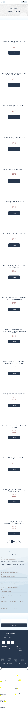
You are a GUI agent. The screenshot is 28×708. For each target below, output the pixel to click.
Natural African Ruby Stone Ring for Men (14, 234)
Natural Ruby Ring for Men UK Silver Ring (14, 106)
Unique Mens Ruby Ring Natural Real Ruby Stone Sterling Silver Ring (14, 362)
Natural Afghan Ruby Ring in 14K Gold (14, 169)
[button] (1, 2)
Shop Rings (2, 707)
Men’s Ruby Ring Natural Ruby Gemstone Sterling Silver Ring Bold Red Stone (14, 331)
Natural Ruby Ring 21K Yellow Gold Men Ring (14, 41)
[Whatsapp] (8, 642)
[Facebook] (3, 642)
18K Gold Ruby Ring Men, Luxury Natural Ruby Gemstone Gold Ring (14, 298)
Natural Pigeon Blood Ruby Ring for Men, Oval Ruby (14, 202)
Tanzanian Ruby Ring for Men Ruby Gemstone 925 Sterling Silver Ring (14, 522)
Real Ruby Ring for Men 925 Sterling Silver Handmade (14, 490)
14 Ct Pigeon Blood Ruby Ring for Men (14, 394)
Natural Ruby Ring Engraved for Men (14, 458)
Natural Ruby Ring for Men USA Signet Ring (14, 138)
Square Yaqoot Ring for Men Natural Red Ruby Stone (14, 266)
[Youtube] (12, 642)
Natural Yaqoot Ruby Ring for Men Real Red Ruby (14, 426)
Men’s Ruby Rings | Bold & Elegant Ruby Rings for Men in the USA (14, 74)
